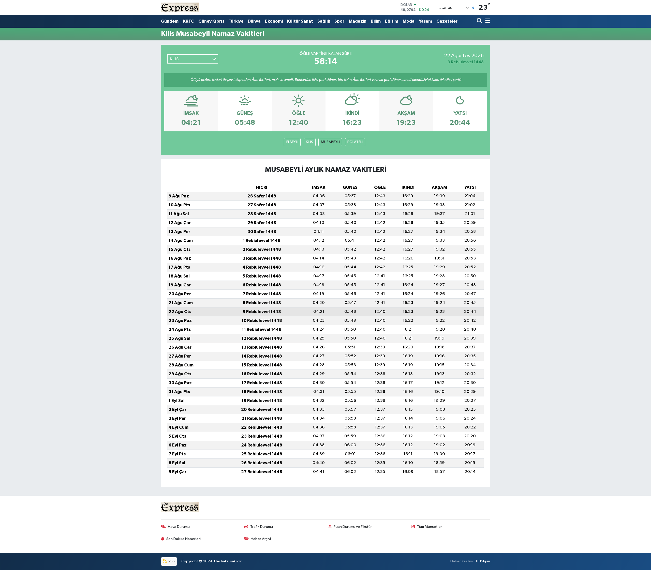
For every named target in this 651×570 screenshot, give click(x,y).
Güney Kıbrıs (211, 21)
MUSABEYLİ (330, 142)
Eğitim (391, 21)
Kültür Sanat (300, 21)
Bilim (376, 21)
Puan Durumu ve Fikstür (353, 527)
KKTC (188, 21)
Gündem (170, 21)
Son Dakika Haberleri (183, 539)
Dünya (254, 21)
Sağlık (323, 21)
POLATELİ (355, 142)
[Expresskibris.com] (180, 7)
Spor (339, 21)
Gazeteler (446, 21)
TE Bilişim (482, 561)
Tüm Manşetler (429, 527)
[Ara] (480, 21)
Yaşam (425, 21)
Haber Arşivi (261, 539)
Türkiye (236, 21)
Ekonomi (274, 21)
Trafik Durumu (261, 527)
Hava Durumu (179, 527)
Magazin (357, 21)
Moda (409, 21)
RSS (171, 561)
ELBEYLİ (292, 142)
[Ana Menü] (486, 21)
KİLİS (309, 142)
